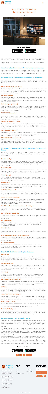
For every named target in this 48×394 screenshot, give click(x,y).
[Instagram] (39, 376)
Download (25, 341)
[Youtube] (45, 376)
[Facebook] (37, 376)
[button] (43, 3)
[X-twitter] (42, 376)
